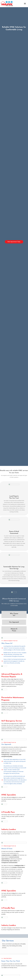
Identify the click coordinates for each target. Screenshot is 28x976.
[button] (14, 629)
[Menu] (25, 4)
